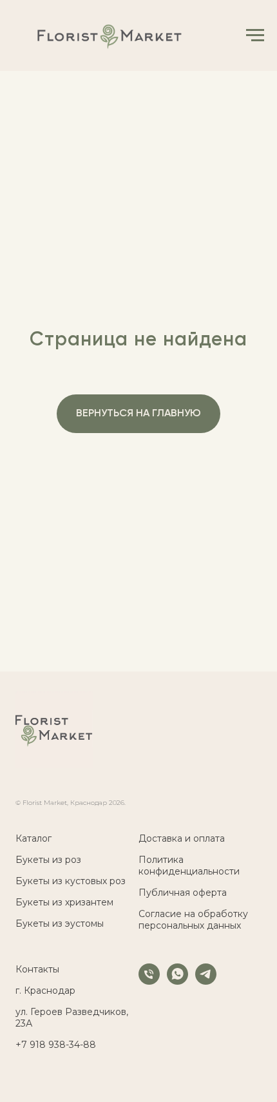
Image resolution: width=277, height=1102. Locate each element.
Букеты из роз (48, 859)
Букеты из (38, 881)
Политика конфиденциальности (189, 865)
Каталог (33, 838)
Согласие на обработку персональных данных (193, 919)
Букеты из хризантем (64, 902)
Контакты (37, 969)
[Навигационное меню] (255, 35)
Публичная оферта (182, 892)
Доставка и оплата (181, 838)
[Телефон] (149, 981)
